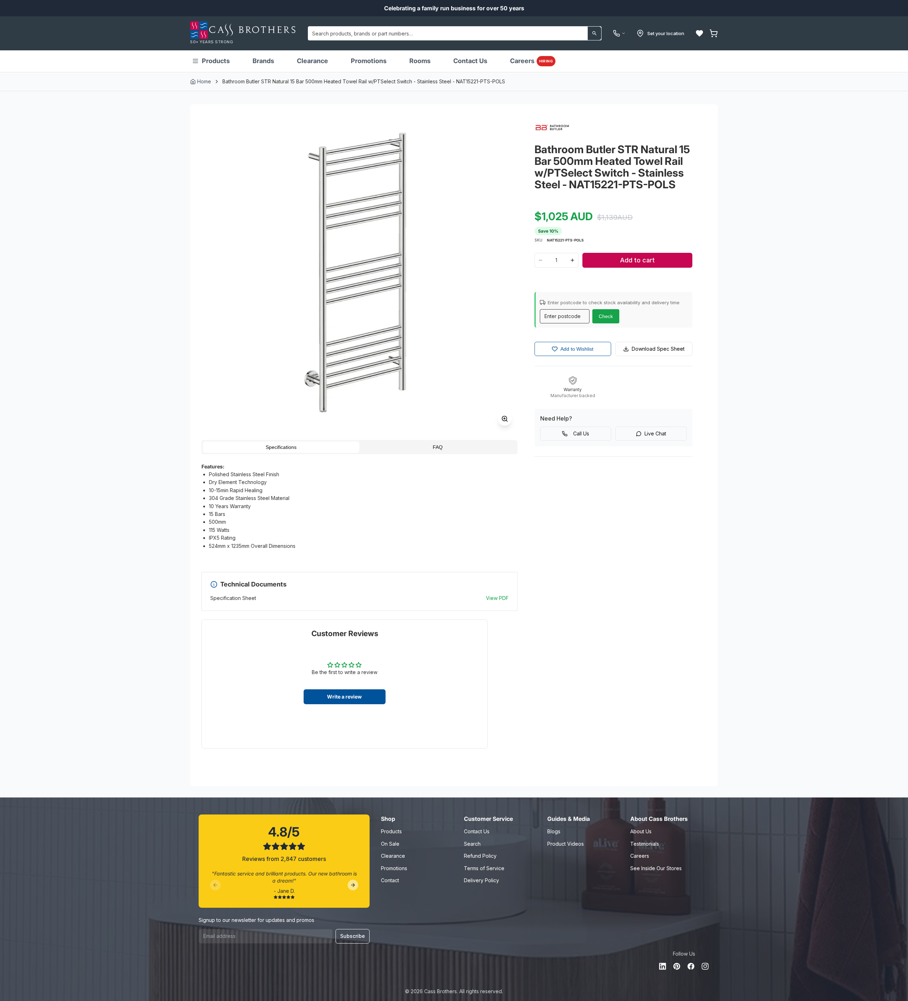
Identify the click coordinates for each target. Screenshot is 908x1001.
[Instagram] (705, 966)
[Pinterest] (676, 966)
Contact (390, 880)
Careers (531, 61)
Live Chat (655, 433)
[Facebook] (691, 966)
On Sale (390, 844)
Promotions (369, 61)
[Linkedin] (662, 966)
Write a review (344, 697)
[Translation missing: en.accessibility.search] (594, 33)
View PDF (497, 598)
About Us (641, 831)
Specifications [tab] (281, 447)
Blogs (553, 831)
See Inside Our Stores (656, 868)
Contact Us (470, 61)
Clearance (312, 61)
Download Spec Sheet (658, 349)
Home (204, 81)
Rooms (420, 61)
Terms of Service (484, 868)
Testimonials (644, 844)
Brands (263, 61)
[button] (699, 33)
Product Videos (565, 844)
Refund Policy (480, 856)
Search (472, 844)
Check (606, 316)
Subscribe (352, 936)
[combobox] (455, 33)
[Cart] (713, 33)
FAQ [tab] (438, 447)
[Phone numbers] (619, 33)
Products (216, 61)
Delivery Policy (481, 880)
